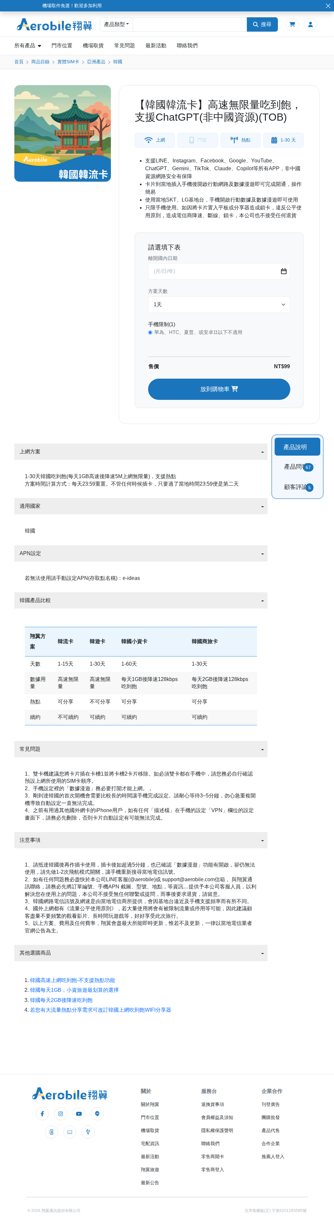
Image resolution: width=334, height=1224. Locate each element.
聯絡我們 (187, 45)
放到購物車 (215, 389)
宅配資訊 (150, 1143)
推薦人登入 (273, 1156)
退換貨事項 (212, 1104)
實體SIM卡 (68, 61)
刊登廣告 (271, 1104)
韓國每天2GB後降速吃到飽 (61, 1000)
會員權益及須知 (217, 1117)
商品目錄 (40, 61)
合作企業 (271, 1143)
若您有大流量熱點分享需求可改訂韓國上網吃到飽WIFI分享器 (100, 1010)
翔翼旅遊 (150, 1169)
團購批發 (271, 1117)
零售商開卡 (212, 1156)
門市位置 (62, 45)
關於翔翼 (150, 1104)
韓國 (117, 61)
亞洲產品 (96, 61)
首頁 (18, 61)
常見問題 (124, 45)
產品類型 (114, 24)
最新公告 (150, 1182)
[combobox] (190, 24)
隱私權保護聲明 (217, 1130)
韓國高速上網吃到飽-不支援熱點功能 (72, 980)
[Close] (328, 5)
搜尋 (266, 24)
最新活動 (155, 45)
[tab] (297, 447)
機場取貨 (93, 45)
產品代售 (271, 1130)
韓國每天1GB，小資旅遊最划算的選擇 (74, 990)
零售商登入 (212, 1169)
